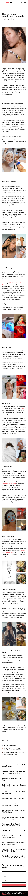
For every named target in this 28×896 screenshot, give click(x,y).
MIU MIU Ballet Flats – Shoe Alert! (13, 831)
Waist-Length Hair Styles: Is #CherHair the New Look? (11, 825)
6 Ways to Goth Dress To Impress (13, 799)
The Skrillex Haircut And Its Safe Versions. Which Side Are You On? (13, 857)
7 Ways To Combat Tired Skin (12, 749)
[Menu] (24, 2)
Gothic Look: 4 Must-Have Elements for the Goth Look (14, 786)
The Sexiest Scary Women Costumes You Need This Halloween (14, 804)
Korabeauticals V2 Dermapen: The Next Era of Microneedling (13, 772)
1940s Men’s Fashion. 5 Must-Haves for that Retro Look (13, 843)
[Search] (21, 2)
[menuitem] (21, 2)
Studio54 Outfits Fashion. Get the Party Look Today (13, 818)
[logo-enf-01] (11, 2)
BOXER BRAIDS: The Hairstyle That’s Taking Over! (12, 836)
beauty (24, 408)
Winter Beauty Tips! (10, 745)
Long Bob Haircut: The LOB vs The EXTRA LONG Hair (13, 850)
